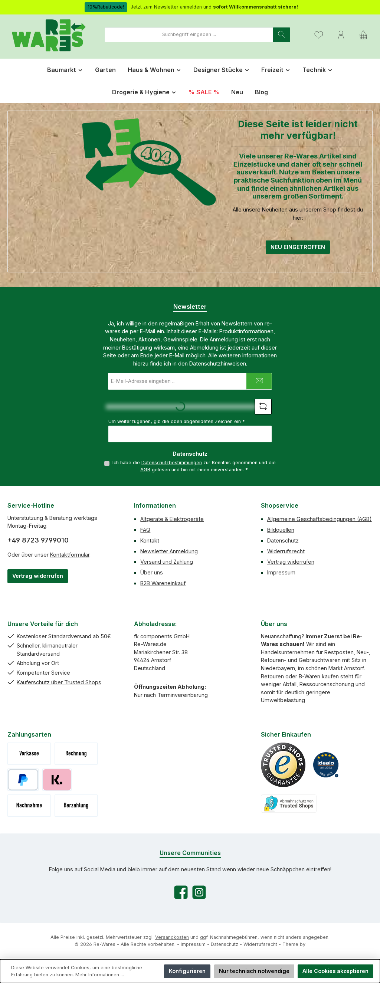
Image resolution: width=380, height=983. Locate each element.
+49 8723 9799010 (38, 540)
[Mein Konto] (341, 34)
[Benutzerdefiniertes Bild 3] (289, 803)
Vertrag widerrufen (37, 576)
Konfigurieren (187, 971)
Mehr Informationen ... (99, 974)
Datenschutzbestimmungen (171, 462)
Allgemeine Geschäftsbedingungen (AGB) (319, 519)
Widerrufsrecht (286, 551)
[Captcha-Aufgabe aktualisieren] (263, 407)
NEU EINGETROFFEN (298, 247)
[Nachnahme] (29, 805)
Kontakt (149, 540)
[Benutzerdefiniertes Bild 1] (283, 765)
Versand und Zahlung (166, 561)
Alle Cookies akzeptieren (335, 971)
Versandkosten (172, 937)
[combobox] (189, 34)
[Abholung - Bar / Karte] (76, 805)
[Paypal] (23, 780)
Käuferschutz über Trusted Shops (59, 682)
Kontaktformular (69, 554)
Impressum (281, 572)
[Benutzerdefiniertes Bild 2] (326, 765)
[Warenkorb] (363, 34)
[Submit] (259, 381)
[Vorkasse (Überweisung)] (29, 754)
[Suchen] (281, 34)
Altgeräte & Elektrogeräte (172, 519)
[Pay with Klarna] (57, 780)
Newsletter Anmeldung (169, 551)
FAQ (145, 530)
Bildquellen (280, 530)
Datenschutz (283, 540)
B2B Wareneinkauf (163, 583)
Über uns (151, 572)
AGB (145, 469)
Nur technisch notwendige (254, 971)
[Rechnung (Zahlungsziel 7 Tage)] (76, 754)
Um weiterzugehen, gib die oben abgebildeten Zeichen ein (176, 421)
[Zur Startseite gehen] (48, 34)
